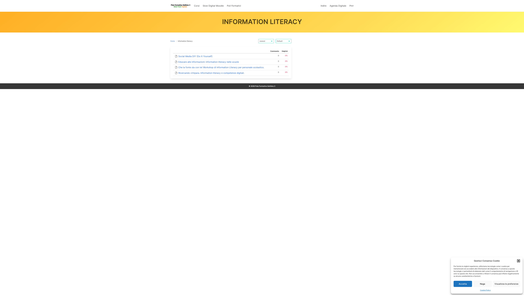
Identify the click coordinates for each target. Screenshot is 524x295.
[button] (518, 260)
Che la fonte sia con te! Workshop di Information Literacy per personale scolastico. (221, 67)
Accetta (463, 284)
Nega (482, 284)
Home (172, 41)
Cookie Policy (485, 290)
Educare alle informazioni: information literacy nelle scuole (208, 62)
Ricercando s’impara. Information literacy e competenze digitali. (211, 73)
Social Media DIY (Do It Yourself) (195, 56)
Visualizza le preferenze (506, 284)
